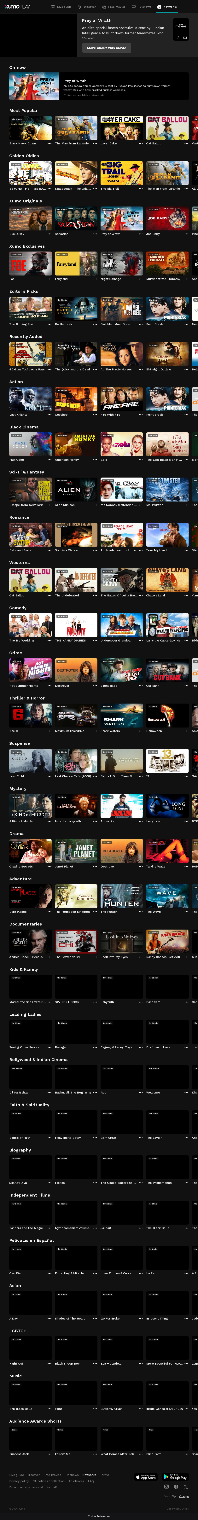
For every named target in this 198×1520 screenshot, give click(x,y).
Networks (170, 6)
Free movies (116, 6)
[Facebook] (176, 1487)
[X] (186, 1487)
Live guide (64, 6)
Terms (104, 1475)
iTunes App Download (146, 1477)
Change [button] (184, 1496)
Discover (90, 6)
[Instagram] (166, 1487)
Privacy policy (19, 1481)
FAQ (91, 1481)
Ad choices (76, 1481)
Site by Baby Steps (177, 1508)
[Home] (17, 7)
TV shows (144, 6)
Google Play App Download (175, 1477)
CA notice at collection (49, 1481)
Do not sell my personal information (35, 1487)
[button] (106, 48)
